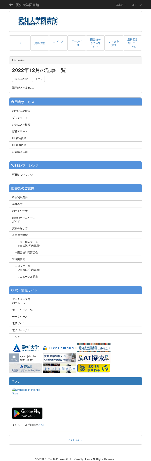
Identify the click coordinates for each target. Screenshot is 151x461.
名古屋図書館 (20, 235)
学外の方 (17, 204)
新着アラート (20, 131)
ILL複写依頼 (19, 138)
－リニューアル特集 (25, 276)
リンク (16, 337)
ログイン (136, 4)
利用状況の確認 (21, 111)
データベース (20, 316)
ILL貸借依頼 (19, 145)
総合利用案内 (20, 197)
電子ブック (18, 323)
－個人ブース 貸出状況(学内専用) (26, 267)
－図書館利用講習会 (25, 252)
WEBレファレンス (22, 174)
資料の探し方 (20, 228)
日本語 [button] (120, 4)
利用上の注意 (20, 211)
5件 (38, 79)
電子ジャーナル (21, 330)
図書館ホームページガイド (23, 219)
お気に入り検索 (21, 124)
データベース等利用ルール (21, 301)
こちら (42, 425)
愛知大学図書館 (27, 4)
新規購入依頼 (20, 152)
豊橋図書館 (18, 259)
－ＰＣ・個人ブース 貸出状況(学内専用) (26, 243)
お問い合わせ (75, 440)
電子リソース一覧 (22, 309)
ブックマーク (20, 117)
